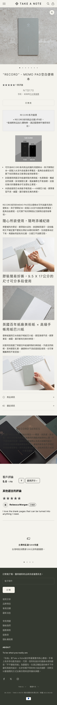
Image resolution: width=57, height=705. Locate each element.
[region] (28, 547)
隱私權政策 (8, 639)
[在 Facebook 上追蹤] (4, 679)
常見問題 (7, 621)
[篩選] (21, 480)
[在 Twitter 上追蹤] (11, 679)
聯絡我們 (7, 625)
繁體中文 (33, 687)
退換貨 (6, 634)
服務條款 (7, 630)
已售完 (28, 103)
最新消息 (7, 613)
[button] (9, 85)
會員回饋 (7, 608)
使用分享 (7, 599)
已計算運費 (34, 94)
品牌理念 (7, 603)
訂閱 (8, 590)
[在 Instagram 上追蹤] (17, 679)
